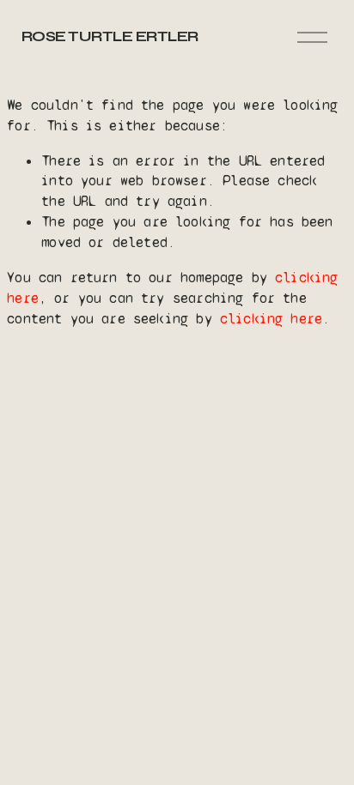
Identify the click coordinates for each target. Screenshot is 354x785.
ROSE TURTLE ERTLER (109, 36)
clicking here (271, 319)
